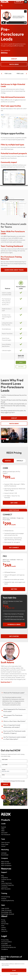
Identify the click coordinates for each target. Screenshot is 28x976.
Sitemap (3, 922)
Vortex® (3, 846)
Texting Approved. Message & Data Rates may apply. (14, 781)
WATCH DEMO (20, 366)
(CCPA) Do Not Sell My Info (8, 947)
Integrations (4, 877)
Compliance (4, 949)
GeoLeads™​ (4, 832)
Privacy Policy (5, 940)
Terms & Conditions (6, 941)
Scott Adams (7, 662)
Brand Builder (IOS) (6, 912)
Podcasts (3, 898)
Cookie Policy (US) (6, 945)
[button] (25, 1)
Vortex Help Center (6, 883)
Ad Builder (4, 853)
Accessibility (4, 943)
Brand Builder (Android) (7, 914)
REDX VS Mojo (5, 861)
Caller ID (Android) (6, 910)
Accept (14, 970)
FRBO (3, 831)
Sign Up (5, 784)
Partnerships (4, 923)
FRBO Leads (20, 73)
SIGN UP (20, 362)
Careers (3, 927)
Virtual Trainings (5, 896)
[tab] (8, 461)
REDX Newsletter (6, 889)
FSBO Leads (8, 73)
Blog (2, 875)
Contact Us (4, 931)
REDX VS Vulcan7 (6, 863)
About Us (3, 929)
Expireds (3, 827)
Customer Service (6, 879)
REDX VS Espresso (6, 865)
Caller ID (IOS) (5, 908)
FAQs (2, 881)
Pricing (3, 920)
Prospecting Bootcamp (7, 900)
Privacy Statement (14, 974)
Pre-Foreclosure (5, 834)
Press (2, 925)
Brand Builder (5, 855)
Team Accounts (5, 842)
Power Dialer (4, 844)
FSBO (2, 829)
